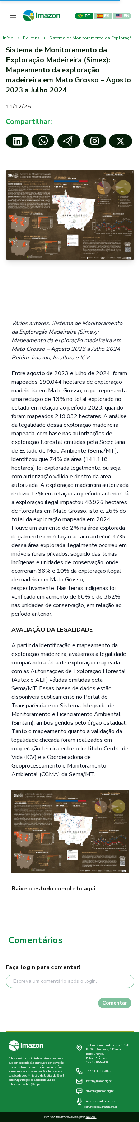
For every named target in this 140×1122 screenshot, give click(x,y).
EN (126, 15)
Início (9, 38)
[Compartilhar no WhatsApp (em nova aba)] (43, 141)
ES (106, 15)
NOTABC (91, 1117)
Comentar (114, 1003)
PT (87, 15)
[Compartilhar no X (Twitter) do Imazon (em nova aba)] (120, 141)
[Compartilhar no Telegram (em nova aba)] (68, 141)
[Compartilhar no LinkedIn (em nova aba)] (17, 141)
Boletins (32, 38)
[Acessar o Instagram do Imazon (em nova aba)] (94, 141)
